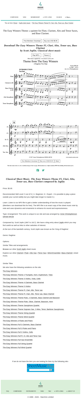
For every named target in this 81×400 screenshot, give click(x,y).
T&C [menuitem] (49, 391)
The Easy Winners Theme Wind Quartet (18, 317)
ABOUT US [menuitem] (71, 391)
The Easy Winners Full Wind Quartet (17, 348)
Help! (57, 161)
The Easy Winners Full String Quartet (17, 344)
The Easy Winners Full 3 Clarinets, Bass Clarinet (22, 325)
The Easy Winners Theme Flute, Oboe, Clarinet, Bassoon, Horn (28, 302)
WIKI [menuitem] (24, 17)
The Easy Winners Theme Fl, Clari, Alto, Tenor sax (23, 290)
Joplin (61, 181)
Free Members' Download (32, 41)
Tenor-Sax (42, 253)
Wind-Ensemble (54, 253)
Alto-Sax (33, 253)
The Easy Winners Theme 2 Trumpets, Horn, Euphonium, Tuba (27, 275)
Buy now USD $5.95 (50, 41)
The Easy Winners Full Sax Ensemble (18, 340)
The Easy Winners (10, 271)
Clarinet (20, 253)
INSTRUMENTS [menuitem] (31, 391)
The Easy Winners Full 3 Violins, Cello (18, 332)
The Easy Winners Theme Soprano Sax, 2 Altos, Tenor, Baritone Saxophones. (33, 309)
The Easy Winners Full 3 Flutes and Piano (19, 328)
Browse (6, 249)
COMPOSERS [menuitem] (14, 17)
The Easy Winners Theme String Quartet (19, 313)
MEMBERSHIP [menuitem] (35, 17)
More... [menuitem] (68, 17)
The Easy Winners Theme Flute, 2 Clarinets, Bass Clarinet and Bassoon (31, 298)
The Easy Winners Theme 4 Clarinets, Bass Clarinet (23, 283)
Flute (26, 253)
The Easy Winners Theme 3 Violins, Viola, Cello (21, 279)
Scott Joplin (21, 249)
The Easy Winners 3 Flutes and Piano (18, 321)
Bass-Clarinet (67, 253)
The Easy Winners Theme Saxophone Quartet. (21, 305)
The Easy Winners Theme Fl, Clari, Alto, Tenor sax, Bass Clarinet (28, 294)
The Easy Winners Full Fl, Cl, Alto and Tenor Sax (22, 336)
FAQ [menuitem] (7, 391)
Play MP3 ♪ (36, 55)
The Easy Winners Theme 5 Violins (17, 286)
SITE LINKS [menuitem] (48, 17)
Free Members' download (30, 161)
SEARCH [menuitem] (59, 17)
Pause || (46, 55)
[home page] (40, 6)
